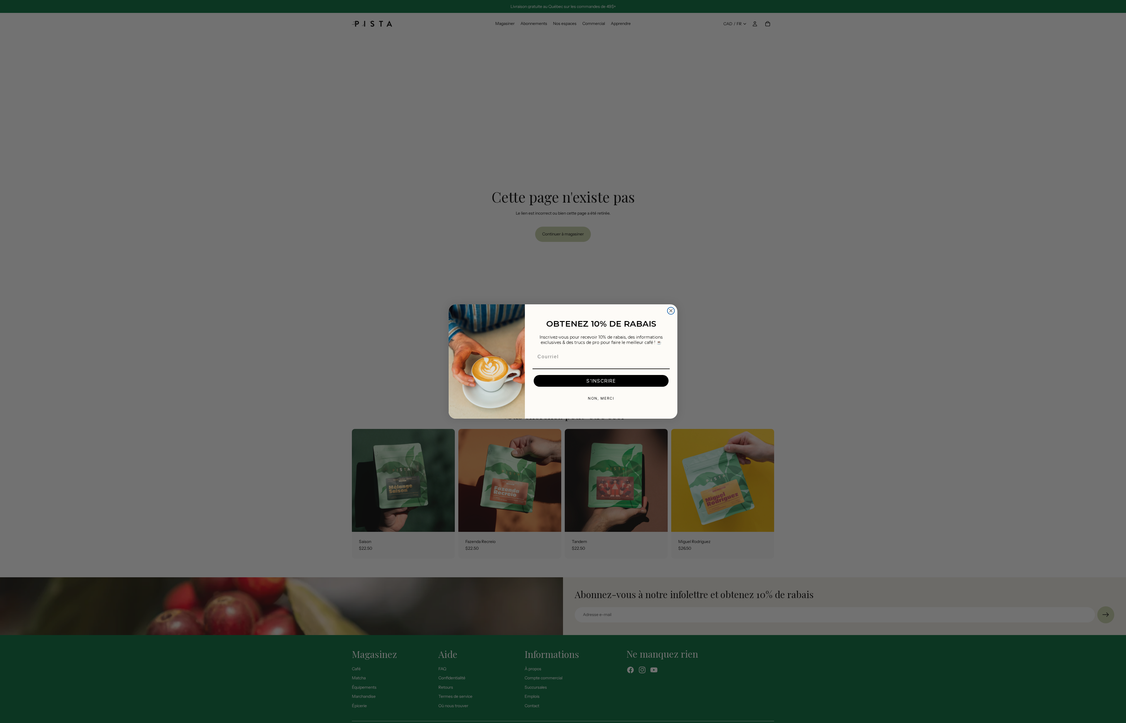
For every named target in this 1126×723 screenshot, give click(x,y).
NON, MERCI (601, 398)
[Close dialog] (670, 310)
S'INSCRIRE (601, 381)
